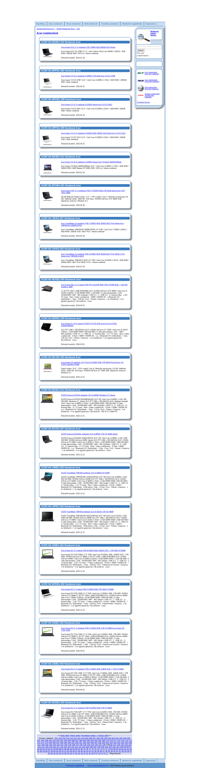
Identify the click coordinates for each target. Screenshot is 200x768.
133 (92, 745)
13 (84, 753)
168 (54, 743)
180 (103, 740)
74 (98, 749)
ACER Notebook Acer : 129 (68, 29)
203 (109, 738)
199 (124, 738)
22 (60, 753)
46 (79, 751)
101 (117, 747)
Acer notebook (56, 24)
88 (60, 749)
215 (64, 738)
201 (117, 738)
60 (41, 751)
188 (73, 740)
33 (114, 751)
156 (99, 743)
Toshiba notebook (109, 24)
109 (87, 747)
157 (96, 743)
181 (99, 740)
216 (60, 738)
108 (91, 747)
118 (54, 747)
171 (42, 743)
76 (93, 749)
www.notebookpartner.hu (98, 765)
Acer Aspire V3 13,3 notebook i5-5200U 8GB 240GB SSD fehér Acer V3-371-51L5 (93, 133)
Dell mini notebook (152, 89)
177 (115, 740)
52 (63, 751)
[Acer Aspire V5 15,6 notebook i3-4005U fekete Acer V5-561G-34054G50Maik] (47, 173)
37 (103, 751)
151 (118, 743)
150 (122, 743)
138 (73, 745)
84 (71, 749)
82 (76, 749)
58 (46, 751)
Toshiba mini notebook (149, 96)
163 (73, 743)
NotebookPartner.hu (45, 29)
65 (122, 749)
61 (38, 751)
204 (105, 738)
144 (50, 745)
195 (46, 740)
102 (114, 747)
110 (83, 747)
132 (96, 745)
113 (72, 747)
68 (114, 749)
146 (42, 745)
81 (79, 749)
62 (131, 749)
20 (65, 753)
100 (121, 747)
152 (115, 743)
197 (38, 740)
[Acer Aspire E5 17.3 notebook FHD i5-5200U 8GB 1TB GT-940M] (47, 720)
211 (79, 738)
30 (122, 751)
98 (128, 747)
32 (117, 751)
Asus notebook (73, 24)
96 (38, 749)
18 (71, 753)
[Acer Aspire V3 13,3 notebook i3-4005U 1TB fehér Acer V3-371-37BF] (47, 87)
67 (117, 749)
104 (106, 747)
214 (67, 738)
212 (75, 738)
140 (65, 745)
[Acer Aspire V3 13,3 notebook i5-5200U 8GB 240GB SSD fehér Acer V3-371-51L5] (47, 145)
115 (65, 747)
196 (42, 740)
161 (80, 743)
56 (52, 751)
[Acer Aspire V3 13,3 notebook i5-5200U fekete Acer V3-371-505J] (47, 115)
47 (76, 751)
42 (90, 751)
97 (130, 747)
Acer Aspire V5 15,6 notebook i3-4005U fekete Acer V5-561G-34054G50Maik (91, 162)
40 (95, 751)
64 (125, 749)
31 (120, 751)
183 (92, 740)
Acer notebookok (47, 33)
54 (57, 751)
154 (107, 743)
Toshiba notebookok (152, 94)
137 (77, 745)
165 (65, 743)
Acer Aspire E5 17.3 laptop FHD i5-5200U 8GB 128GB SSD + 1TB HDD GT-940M (93, 551)
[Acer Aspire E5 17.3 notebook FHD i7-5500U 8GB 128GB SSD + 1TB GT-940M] (47, 678)
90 (54, 749)
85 (68, 749)
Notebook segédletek (132, 24)
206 (98, 738)
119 (50, 747)
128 (111, 745)
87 (63, 749)
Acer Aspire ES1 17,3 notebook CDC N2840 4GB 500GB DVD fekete (88, 47)
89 (57, 749)
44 (84, 751)
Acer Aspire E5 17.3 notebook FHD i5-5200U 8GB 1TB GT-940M (86, 708)
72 (103, 749)
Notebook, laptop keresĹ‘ (154, 33)
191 (61, 740)
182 (96, 740)
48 (74, 751)
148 (130, 743)
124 (126, 745)
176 (118, 740)
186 (80, 740)
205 (102, 738)
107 (95, 747)
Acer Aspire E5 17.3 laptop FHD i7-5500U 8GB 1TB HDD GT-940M (87, 589)
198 (128, 738)
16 (76, 753)
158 (92, 743)
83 (74, 749)
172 (38, 743)
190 (65, 740)
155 (103, 743)
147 (39, 745)
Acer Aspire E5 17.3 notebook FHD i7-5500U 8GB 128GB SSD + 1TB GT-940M (92, 669)
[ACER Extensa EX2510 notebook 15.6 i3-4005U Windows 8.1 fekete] (47, 403)
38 (101, 751)
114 (69, 747)
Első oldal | (65, 735)
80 (82, 749)
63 (128, 749)
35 (109, 751)
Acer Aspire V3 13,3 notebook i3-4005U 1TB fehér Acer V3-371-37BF (88, 76)
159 (88, 743)
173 (130, 740)
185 (84, 740)
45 (82, 751)
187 (77, 740)
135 (84, 745)
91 (52, 749)
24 (54, 753)
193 (54, 740)
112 (76, 747)
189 (69, 740)
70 (109, 749)
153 (111, 743)
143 (54, 745)
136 (81, 745)
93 (46, 749)
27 (131, 751)
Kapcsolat (150, 24)
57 (49, 751)
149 (126, 743)
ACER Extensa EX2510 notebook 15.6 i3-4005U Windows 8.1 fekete (88, 395)
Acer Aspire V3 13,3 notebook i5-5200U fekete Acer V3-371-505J (86, 105)
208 (90, 738)
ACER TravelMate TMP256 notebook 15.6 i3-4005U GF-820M (85, 473)
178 (111, 740)
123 (130, 745)
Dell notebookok (151, 87)
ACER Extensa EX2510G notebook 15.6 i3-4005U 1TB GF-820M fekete (89, 434)
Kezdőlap (40, 24)
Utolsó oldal (103, 735)
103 (110, 747)
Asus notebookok (151, 80)
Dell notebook (91, 24)
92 (49, 749)
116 (61, 747)
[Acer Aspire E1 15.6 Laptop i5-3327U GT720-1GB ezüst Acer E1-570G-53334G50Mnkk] (47, 331)
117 (58, 747)
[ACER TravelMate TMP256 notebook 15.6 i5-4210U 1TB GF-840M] (47, 524)
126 (118, 745)
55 (54, 751)
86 (65, 749)
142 (58, 745)
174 (126, 740)
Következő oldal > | (89, 735)
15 (79, 753)
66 (120, 749)
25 (52, 753)
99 (125, 747)
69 (112, 749)
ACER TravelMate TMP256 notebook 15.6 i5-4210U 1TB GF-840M (87, 512)
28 (128, 751)
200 (121, 738)
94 (44, 749)
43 (87, 751)
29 (125, 751)
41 (93, 751)
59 (44, 751)
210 (82, 738)
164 (69, 743)
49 (71, 751)
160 (84, 743)
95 (41, 749)
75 (95, 749)
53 (60, 751)
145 (46, 745)
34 (112, 751)
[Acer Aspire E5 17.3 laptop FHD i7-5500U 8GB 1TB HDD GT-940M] (47, 598)
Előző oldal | (75, 735)
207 (94, 738)
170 (46, 743)
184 (88, 740)
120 (47, 747)
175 (122, 740)
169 (50, 743)
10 (92, 753)
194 (50, 740)
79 (84, 749)
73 (101, 749)
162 (77, 743)
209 (86, 738)
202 (113, 738)
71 (106, 749)
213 (71, 738)
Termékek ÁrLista (143, 102)
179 (107, 740)
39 (98, 751)
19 (68, 753)
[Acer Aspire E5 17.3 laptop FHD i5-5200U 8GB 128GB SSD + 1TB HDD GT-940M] (47, 558)
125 (122, 745)
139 (69, 745)
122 (39, 747)
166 (61, 743)
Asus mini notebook (152, 81)
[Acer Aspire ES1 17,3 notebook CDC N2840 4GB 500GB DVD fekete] (47, 57)
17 (73, 753)
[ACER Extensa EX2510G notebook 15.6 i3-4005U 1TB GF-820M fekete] (47, 446)
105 (102, 747)
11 (90, 753)
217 (56, 738)
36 (106, 751)
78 (87, 749)
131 (100, 745)
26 (49, 753)
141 (62, 745)
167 (57, 743)
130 (103, 745)
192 (57, 740)
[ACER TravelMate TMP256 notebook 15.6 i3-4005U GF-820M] (47, 482)
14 (82, 753)
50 (68, 751)
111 (80, 747)
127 (114, 745)
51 (65, 751)
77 (90, 749)
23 (57, 753)
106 (98, 747)
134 (88, 745)
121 (43, 747)
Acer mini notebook (152, 74)
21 (62, 753)
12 (87, 753)
